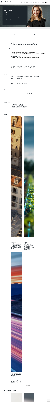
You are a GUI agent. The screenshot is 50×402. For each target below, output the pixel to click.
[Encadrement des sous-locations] (16, 243)
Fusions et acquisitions (24, 52)
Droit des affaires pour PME (28, 53)
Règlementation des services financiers (17, 57)
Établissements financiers (35, 57)
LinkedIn (15, 19)
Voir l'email (21, 22)
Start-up (22, 53)
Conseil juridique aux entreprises (16, 53)
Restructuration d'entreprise (33, 52)
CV (14, 17)
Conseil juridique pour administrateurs (39, 53)
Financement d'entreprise (27, 57)
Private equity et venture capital (16, 52)
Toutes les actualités (28, 385)
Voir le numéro (8, 19)
